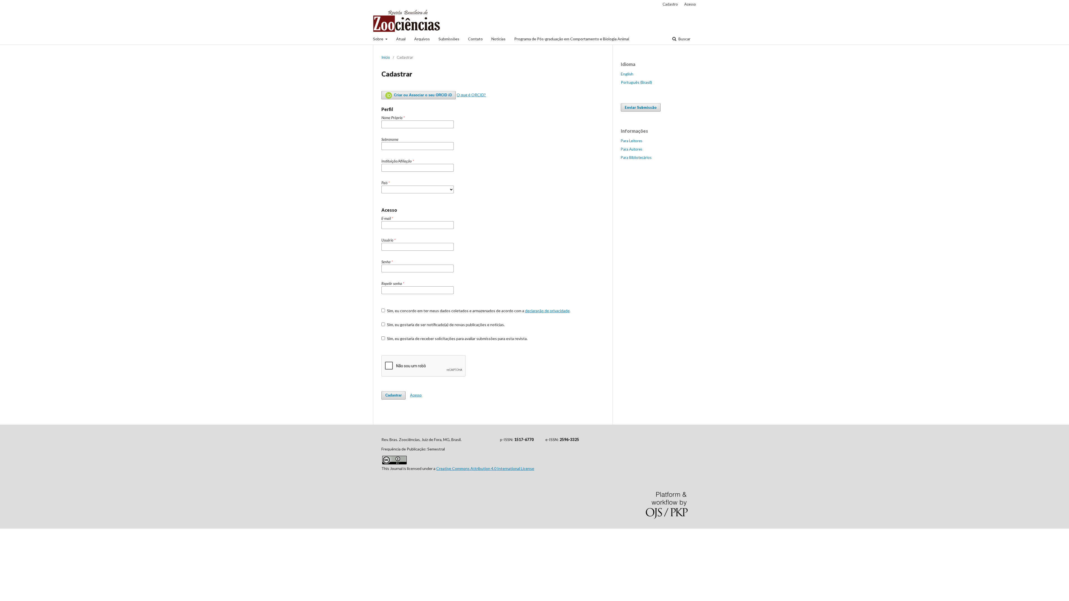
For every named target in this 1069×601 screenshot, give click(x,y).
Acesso (690, 4)
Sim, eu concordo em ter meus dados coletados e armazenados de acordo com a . (478, 310)
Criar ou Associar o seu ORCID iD (422, 95)
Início (385, 57)
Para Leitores (631, 141)
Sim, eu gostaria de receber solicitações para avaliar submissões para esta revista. (457, 338)
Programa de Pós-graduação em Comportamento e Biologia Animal (571, 38)
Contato (475, 38)
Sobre (378, 38)
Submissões (448, 38)
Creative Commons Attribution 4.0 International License (485, 468)
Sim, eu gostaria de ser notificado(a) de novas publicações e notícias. (445, 324)
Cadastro (670, 4)
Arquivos (422, 38)
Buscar (684, 38)
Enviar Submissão (641, 107)
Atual (401, 38)
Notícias (498, 38)
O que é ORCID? (471, 94)
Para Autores (631, 149)
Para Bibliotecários (636, 157)
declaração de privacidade (547, 310)
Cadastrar (393, 395)
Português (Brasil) (636, 82)
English (627, 74)
